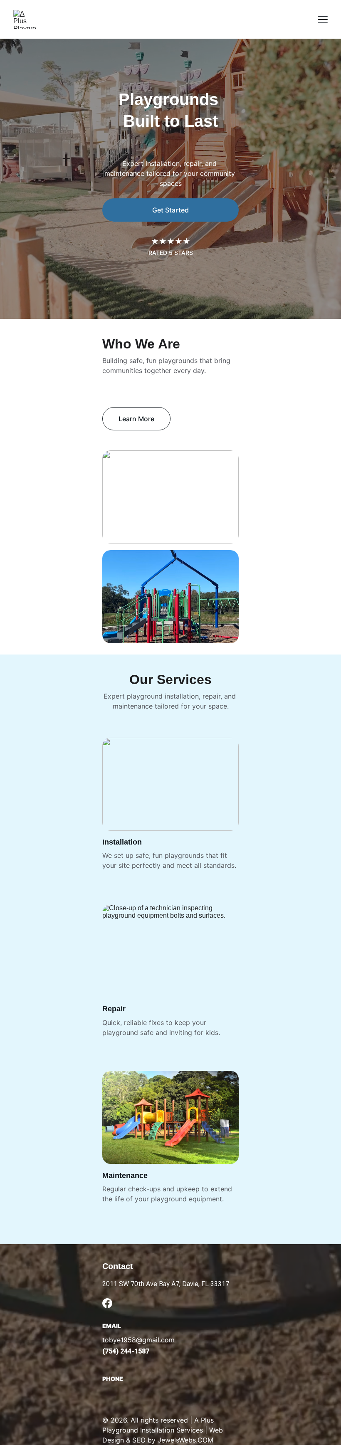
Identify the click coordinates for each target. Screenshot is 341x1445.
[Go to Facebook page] (107, 1303)
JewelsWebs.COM (185, 1440)
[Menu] (323, 19)
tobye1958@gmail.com (138, 1340)
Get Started (170, 210)
